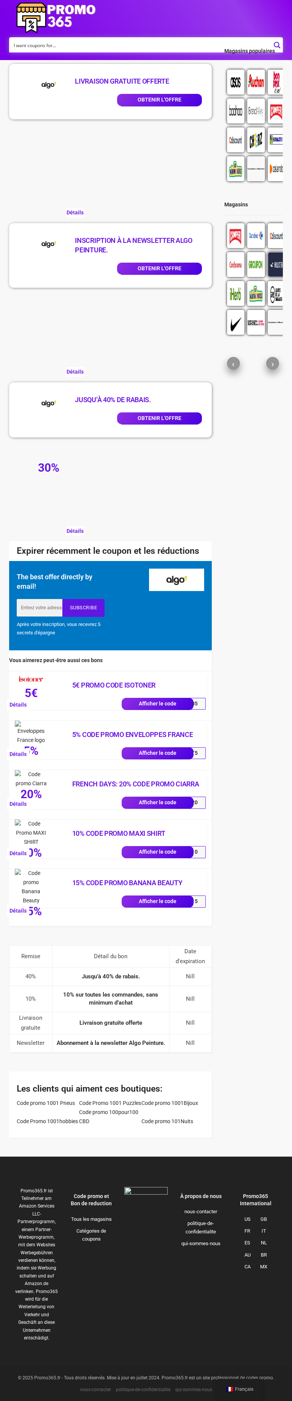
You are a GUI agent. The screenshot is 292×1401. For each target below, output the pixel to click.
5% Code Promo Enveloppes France (132, 735)
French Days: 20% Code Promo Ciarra (135, 784)
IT (264, 1231)
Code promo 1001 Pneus (46, 1103)
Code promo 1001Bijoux (169, 1103)
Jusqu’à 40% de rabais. (113, 400)
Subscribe (83, 607)
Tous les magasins (91, 1219)
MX (263, 1266)
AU (247, 1255)
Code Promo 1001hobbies (47, 1121)
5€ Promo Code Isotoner (114, 685)
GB (263, 1219)
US (247, 1219)
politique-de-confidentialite (201, 1227)
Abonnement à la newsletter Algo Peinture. (111, 1043)
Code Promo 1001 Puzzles (110, 1103)
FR (247, 1231)
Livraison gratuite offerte (122, 81)
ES (247, 1243)
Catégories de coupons (91, 1235)
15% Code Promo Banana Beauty (127, 883)
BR (264, 1255)
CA (247, 1266)
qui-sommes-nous (201, 1243)
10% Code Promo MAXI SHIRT (118, 833)
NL (264, 1243)
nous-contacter (200, 1211)
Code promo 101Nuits (167, 1121)
